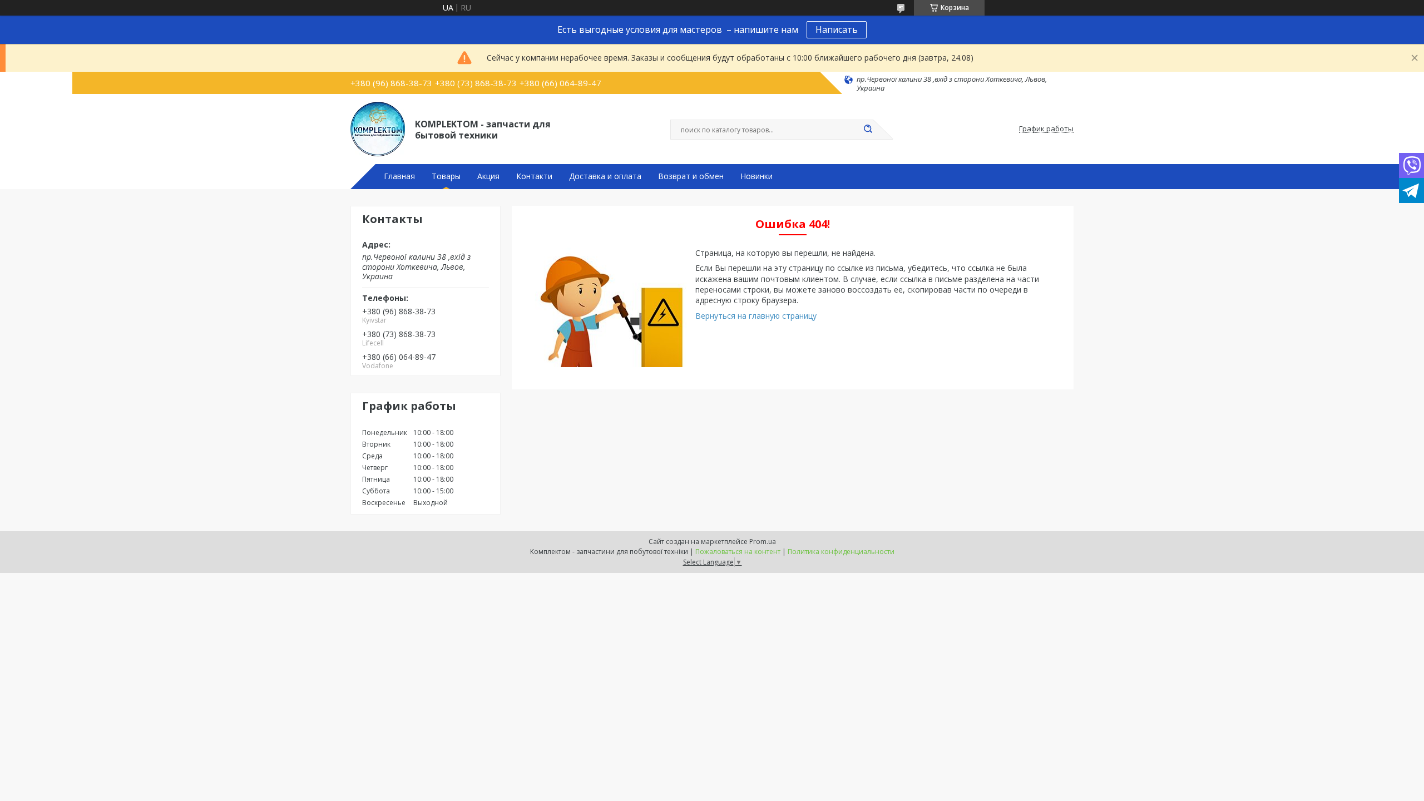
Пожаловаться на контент (737, 551)
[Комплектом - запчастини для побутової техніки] (377, 129)
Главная (399, 176)
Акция (488, 176)
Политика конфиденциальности (841, 551)
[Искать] (868, 130)
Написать (836, 29)
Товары (446, 176)
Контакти (534, 176)
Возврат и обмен (691, 176)
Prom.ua (762, 541)
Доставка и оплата (605, 176)
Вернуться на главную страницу (756, 315)
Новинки (756, 176)
